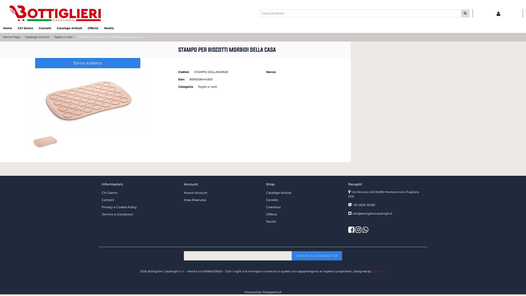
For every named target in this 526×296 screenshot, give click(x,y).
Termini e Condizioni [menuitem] (117, 214)
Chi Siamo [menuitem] (25, 28)
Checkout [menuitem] (273, 207)
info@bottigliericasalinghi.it (372, 213)
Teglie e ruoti (63, 37)
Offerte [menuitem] (93, 28)
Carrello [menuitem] (272, 200)
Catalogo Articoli (37, 37)
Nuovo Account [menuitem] (195, 193)
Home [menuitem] (7, 28)
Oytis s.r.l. (379, 271)
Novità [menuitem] (109, 28)
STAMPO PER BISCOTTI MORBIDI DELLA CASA (111, 37)
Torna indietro (87, 63)
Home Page (11, 37)
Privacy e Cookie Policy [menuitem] (119, 207)
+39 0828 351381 (363, 205)
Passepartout (271, 292)
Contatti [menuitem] (45, 28)
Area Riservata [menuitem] (195, 200)
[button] (465, 13)
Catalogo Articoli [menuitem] (69, 28)
